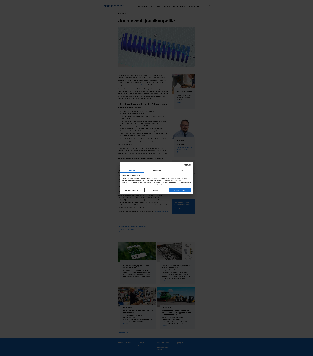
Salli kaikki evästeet (180, 190)
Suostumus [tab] (132, 170)
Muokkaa (155, 190)
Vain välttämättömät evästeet (133, 190)
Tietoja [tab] (181, 170)
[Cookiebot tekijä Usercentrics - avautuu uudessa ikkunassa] (184, 165)
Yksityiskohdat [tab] (156, 170)
